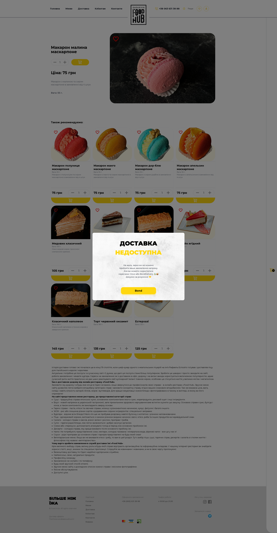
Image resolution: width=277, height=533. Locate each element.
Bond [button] (138, 290)
